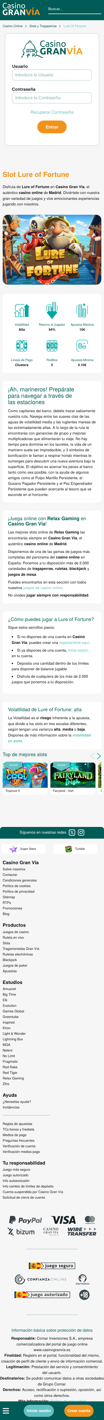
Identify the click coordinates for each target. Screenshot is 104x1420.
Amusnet (9, 988)
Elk (5, 999)
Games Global (13, 1011)
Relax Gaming (13, 1078)
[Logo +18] (84, 1295)
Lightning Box (13, 1039)
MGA (6, 1044)
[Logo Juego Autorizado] (42, 1295)
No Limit (9, 1055)
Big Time (9, 994)
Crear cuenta (78, 1410)
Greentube (10, 1016)
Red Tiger (10, 1072)
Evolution (10, 1005)
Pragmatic (10, 1061)
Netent (8, 1050)
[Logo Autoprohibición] (82, 1280)
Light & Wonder (14, 1033)
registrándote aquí (74, 642)
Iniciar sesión (39, 1410)
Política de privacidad (68, 1401)
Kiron (6, 1027)
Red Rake (10, 1067)
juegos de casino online (42, 587)
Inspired (9, 1022)
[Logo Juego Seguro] (52, 1266)
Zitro (6, 1083)
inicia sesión (78, 650)
